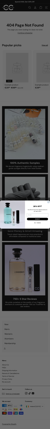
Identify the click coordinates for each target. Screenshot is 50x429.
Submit (37, 219)
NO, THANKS (37, 222)
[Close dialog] (48, 202)
